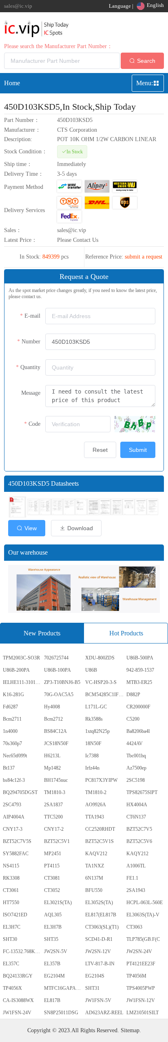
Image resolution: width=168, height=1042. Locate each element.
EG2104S (94, 976)
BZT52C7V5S (17, 841)
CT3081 (52, 878)
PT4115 (52, 866)
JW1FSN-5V (98, 1000)
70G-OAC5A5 (58, 694)
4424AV (134, 743)
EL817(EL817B (100, 915)
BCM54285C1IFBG (105, 694)
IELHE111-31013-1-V (23, 682)
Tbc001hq (136, 756)
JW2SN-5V (55, 951)
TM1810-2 (95, 792)
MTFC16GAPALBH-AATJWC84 (64, 988)
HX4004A (136, 804)
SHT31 (92, 988)
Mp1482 (52, 768)
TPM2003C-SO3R (21, 658)
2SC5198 (135, 780)
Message (30, 393)
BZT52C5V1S (99, 841)
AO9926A (95, 804)
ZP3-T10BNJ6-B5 (62, 682)
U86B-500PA (139, 658)
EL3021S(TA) (58, 902)
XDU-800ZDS (100, 658)
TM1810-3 (54, 792)
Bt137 (9, 768)
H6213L (52, 756)
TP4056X (12, 988)
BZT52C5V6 (139, 841)
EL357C (11, 964)
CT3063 (134, 927)
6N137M (94, 878)
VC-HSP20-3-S (101, 682)
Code (34, 424)
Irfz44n (92, 768)
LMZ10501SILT (142, 1012)
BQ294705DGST (20, 792)
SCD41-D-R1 (99, 939)
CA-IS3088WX (18, 1000)
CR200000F (138, 707)
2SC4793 (12, 804)
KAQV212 (96, 853)
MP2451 (52, 853)
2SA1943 (135, 890)
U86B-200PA (16, 670)
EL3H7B (53, 927)
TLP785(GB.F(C (143, 939)
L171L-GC (96, 707)
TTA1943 (94, 817)
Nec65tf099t (15, 756)
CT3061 (11, 890)
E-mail (32, 316)
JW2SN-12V (98, 951)
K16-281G (13, 694)
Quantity (30, 367)
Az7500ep (136, 768)
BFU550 (93, 890)
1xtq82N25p (97, 731)
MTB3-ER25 (139, 682)
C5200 (132, 719)
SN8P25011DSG (61, 1012)
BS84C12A (55, 731)
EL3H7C (11, 927)
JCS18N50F (56, 743)
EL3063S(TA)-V (142, 915)
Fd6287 (10, 707)
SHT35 (51, 939)
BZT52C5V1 (57, 841)
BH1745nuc (56, 780)
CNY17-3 (12, 829)
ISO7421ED (15, 915)
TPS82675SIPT (141, 792)
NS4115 (11, 866)
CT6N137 (136, 817)
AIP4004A (13, 817)
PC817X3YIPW (101, 780)
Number (31, 341)
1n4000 (10, 731)
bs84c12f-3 (14, 780)
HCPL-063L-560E (144, 902)
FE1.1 (132, 878)
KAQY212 (137, 853)
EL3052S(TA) (99, 902)
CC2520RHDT (100, 829)
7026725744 (56, 658)
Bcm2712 (53, 719)
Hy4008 (52, 707)
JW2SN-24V (139, 951)
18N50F (93, 743)
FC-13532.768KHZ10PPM (23, 951)
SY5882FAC (16, 853)
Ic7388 (92, 756)
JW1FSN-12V (140, 1000)
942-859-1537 (140, 670)
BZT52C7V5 (139, 829)
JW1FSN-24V (17, 1012)
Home (12, 83)
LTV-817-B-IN (100, 964)
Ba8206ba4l (138, 731)
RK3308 (11, 878)
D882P (133, 694)
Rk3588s (94, 719)
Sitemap (130, 1030)
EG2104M (54, 976)
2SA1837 (53, 804)
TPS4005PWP (140, 988)
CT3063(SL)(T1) (102, 927)
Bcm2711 (12, 719)
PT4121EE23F (140, 964)
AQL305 (53, 915)
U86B (91, 670)
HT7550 (11, 902)
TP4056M (136, 976)
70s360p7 (12, 743)
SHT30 (10, 939)
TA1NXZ (94, 866)
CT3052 (52, 890)
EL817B (52, 1000)
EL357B (52, 964)
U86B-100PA (57, 670)
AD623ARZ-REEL (104, 1012)
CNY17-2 (54, 829)
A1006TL (136, 866)
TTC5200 (53, 817)
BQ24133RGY (18, 976)
